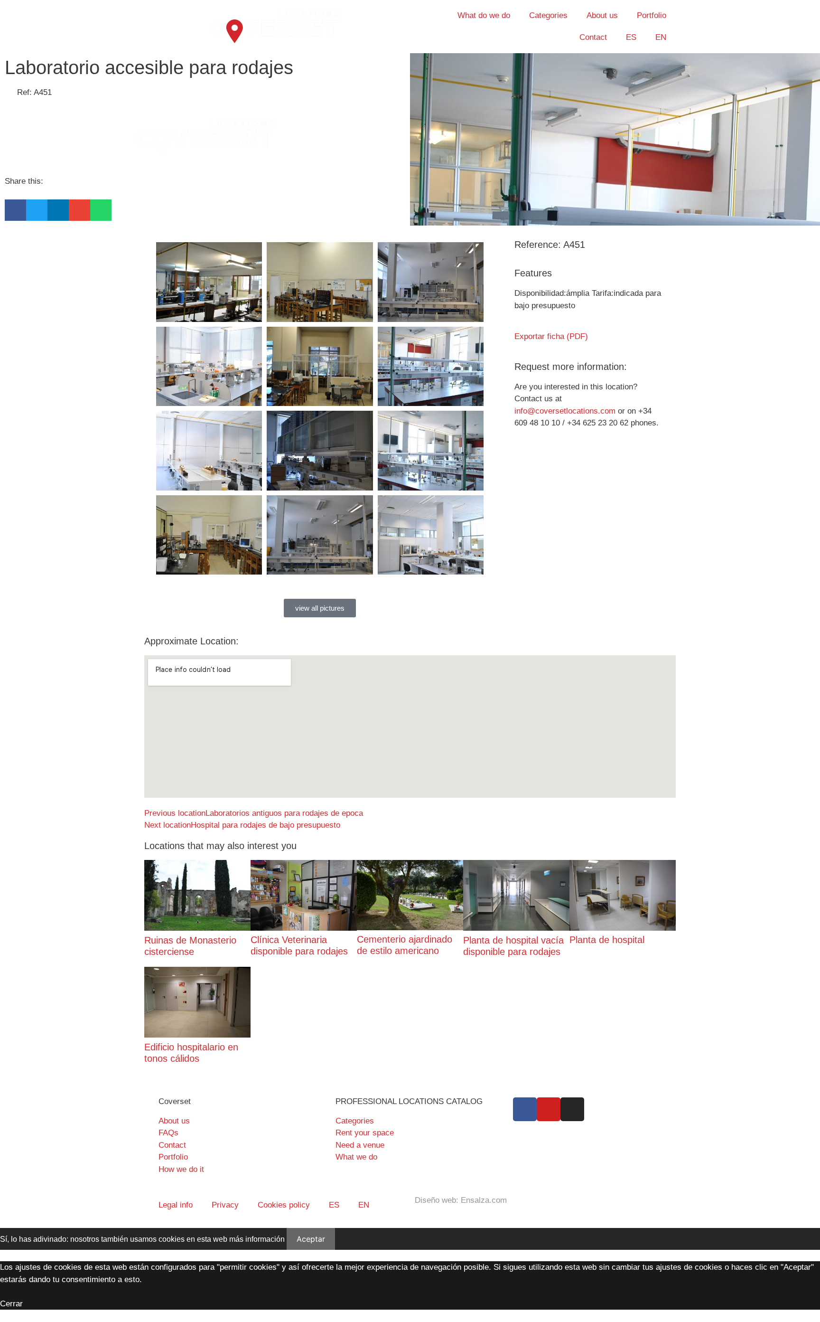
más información (257, 1239)
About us (602, 15)
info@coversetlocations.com (564, 410)
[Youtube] (548, 1109)
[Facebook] (525, 1109)
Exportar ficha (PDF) (551, 336)
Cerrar (11, 1303)
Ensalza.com (484, 1200)
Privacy (225, 1204)
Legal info (175, 1204)
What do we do (483, 15)
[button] (15, 210)
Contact (593, 37)
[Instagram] (572, 1109)
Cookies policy (284, 1204)
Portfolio (651, 15)
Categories (548, 15)
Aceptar (311, 1239)
